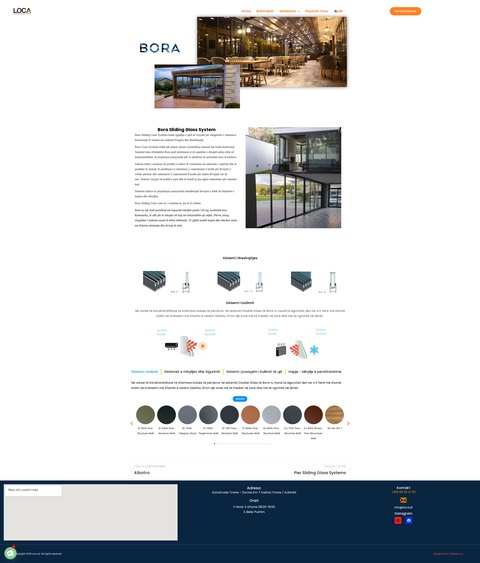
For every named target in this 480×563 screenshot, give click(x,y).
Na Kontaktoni (405, 11)
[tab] (144, 372)
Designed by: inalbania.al (448, 553)
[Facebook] (409, 520)
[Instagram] (398, 520)
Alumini (240, 398)
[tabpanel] (240, 385)
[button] (131, 423)
